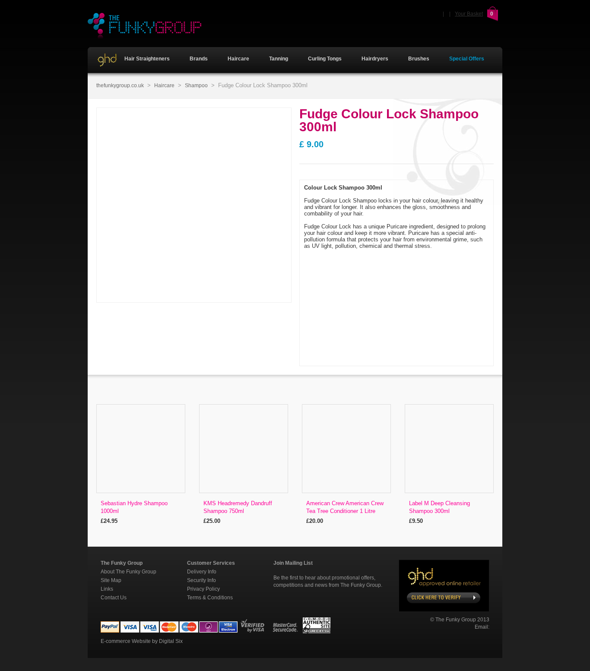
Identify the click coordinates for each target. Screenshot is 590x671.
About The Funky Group (128, 572)
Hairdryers (375, 59)
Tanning (278, 59)
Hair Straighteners (146, 59)
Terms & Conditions (210, 598)
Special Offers (466, 59)
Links (107, 589)
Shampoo (196, 85)
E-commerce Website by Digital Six (142, 641)
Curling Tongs (325, 59)
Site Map (111, 580)
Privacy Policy (203, 589)
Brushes (418, 59)
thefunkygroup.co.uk (120, 85)
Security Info (201, 580)
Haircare (238, 59)
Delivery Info (201, 572)
